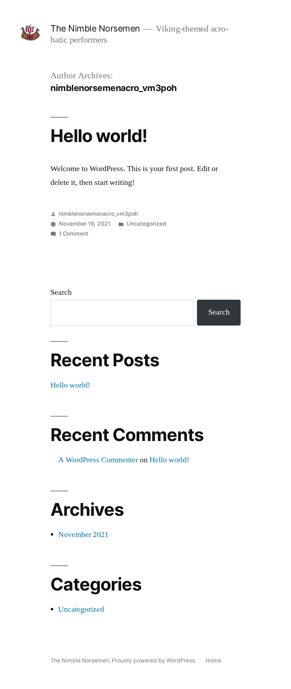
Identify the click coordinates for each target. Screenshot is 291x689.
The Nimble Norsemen (95, 28)
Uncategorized (146, 223)
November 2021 (83, 535)
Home (213, 660)
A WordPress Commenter (98, 460)
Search (61, 292)
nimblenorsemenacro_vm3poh (98, 213)
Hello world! (98, 135)
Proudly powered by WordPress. (155, 660)
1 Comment (73, 233)
